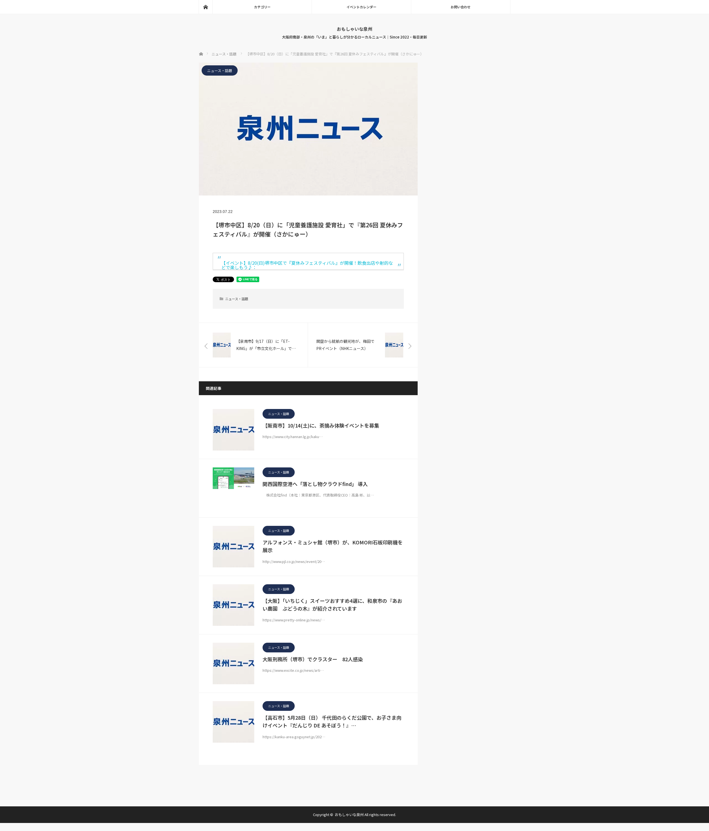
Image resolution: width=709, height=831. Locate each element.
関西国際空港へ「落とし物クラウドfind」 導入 (315, 483)
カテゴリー (262, 6)
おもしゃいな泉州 (354, 28)
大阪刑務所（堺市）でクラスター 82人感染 (313, 659)
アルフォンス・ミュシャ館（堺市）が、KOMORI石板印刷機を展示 (333, 546)
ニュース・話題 (219, 70)
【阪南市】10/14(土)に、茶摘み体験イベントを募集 (321, 425)
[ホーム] (205, 7)
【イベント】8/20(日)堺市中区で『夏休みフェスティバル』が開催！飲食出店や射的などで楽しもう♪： (307, 265)
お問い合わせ (461, 6)
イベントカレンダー (361, 6)
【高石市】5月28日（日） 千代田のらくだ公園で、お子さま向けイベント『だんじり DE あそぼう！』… (332, 721)
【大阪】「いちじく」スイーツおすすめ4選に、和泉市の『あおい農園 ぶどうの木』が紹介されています (332, 604)
